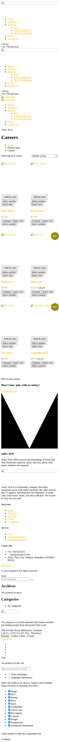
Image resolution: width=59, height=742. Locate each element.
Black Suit (36, 282)
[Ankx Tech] (8, 96)
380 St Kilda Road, (10, 630)
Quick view (8, 204)
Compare (7, 221)
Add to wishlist (9, 201)
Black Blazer (8, 211)
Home (11, 145)
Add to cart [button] (10, 197)
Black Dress (7, 282)
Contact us (6, 638)
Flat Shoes (6, 352)
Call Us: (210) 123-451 (12, 633)
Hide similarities (19, 674)
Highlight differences (21, 677)
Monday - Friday (9, 636)
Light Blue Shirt (39, 352)
